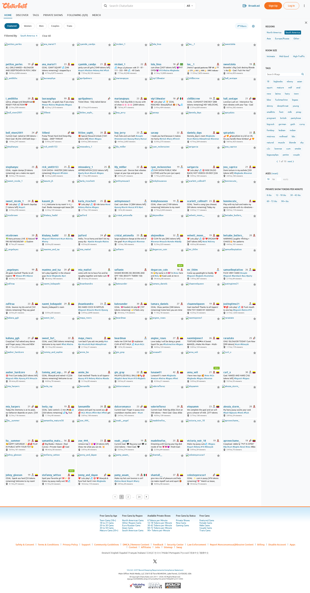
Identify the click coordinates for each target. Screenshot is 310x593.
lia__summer (13, 440)
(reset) (274, 173)
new (269, 93)
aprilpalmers (85, 98)
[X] (155, 562)
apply (285, 179)
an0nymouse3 (122, 201)
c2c (268, 148)
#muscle (163, 241)
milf (290, 87)
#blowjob (244, 344)
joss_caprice (230, 167)
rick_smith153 (50, 167)
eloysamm (193, 406)
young (296, 106)
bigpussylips (272, 155)
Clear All (46, 35)
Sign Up (273, 5)
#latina (166, 70)
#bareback (236, 276)
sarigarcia (192, 167)
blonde (292, 142)
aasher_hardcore (15, 372)
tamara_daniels (159, 303)
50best (46, 132)
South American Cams (132, 530)
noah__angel (121, 440)
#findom (64, 173)
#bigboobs (174, 70)
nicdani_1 (119, 64)
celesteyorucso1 (196, 475)
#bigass (68, 105)
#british (162, 139)
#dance (29, 276)
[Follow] (37, 45)
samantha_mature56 (53, 440)
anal (298, 87)
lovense (278, 148)
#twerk (93, 173)
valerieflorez (158, 406)
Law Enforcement (196, 544)
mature (280, 87)
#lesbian (89, 70)
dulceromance (122, 406)
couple (296, 155)
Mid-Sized (284, 56)
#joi (80, 344)
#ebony (96, 70)
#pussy (81, 378)
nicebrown (12, 235)
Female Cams (205, 523)
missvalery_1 (85, 167)
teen (296, 93)
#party (81, 173)
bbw (269, 100)
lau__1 (190, 64)
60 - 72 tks (272, 201)
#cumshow (209, 276)
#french (176, 139)
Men (41, 26)
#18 (161, 70)
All (188, 5)
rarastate (228, 338)
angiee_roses (158, 338)
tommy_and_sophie (53, 372)
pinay (298, 112)
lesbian (282, 130)
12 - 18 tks (281, 195)
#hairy (137, 139)
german (282, 124)
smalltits (271, 112)
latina (278, 93)
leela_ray (47, 406)
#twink (124, 207)
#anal (107, 204)
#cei (106, 341)
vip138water (158, 98)
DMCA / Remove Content (136, 544)
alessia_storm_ (231, 406)
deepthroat (282, 106)
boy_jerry (119, 132)
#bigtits (236, 447)
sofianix (118, 269)
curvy (302, 124)
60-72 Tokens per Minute (159, 528)
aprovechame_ (231, 440)
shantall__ (156, 475)
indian (293, 130)
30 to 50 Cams (107, 528)
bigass (295, 100)
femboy (270, 130)
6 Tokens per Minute (157, 520)
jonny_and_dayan (88, 475)
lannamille (84, 406)
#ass (244, 276)
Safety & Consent (25, 544)
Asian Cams (127, 528)
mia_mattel (84, 269)
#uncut (143, 139)
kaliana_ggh (12, 338)
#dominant (55, 239)
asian (299, 81)
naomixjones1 (195, 338)
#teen (91, 139)
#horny (45, 241)
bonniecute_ (230, 201)
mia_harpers (13, 406)
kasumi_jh (47, 201)
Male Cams (204, 525)
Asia (269, 38)
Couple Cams (205, 528)
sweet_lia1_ (49, 338)
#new (176, 273)
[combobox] (143, 6)
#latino (244, 310)
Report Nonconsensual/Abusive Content (231, 544)
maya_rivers (85, 338)
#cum (189, 139)
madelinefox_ (158, 440)
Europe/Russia (282, 38)
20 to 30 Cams (107, 525)
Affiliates (146, 547)
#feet (64, 344)
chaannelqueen (196, 303)
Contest (133, 547)
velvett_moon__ (196, 235)
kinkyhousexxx (159, 201)
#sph (93, 344)
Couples (55, 26)
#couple (139, 136)
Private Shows (183, 520)
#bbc (16, 378)
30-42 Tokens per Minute (159, 525)
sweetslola (229, 64)
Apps (292, 544)
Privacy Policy (70, 544)
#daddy (178, 241)
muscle (281, 142)
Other (296, 38)
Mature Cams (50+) (109, 530)
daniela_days (194, 132)
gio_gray (119, 372)
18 (268, 81)
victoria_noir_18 (196, 440)
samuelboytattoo (233, 269)
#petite (91, 241)
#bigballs (200, 276)
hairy (287, 93)
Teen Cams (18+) (108, 520)
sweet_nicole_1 (15, 201)
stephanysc (12, 167)
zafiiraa (10, 303)
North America (274, 32)
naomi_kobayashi (52, 303)
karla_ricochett (87, 201)
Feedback (158, 544)
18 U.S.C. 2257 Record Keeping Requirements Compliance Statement (155, 570)
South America (293, 32)
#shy (157, 276)
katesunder (121, 303)
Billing (261, 544)
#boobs (106, 378)
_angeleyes (12, 269)
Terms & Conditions (48, 544)
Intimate (271, 56)
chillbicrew (193, 98)
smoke (298, 148)
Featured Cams (206, 520)
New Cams (181, 523)
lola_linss (156, 64)
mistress (271, 136)
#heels (240, 413)
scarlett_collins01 (197, 201)
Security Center (175, 544)
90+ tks (284, 201)
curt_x (227, 372)
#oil (102, 70)
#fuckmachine (169, 344)
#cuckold (86, 344)
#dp (225, 447)
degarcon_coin (159, 269)
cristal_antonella (124, 235)
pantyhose (296, 118)
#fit (24, 276)
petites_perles (14, 64)
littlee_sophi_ (86, 132)
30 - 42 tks (295, 195)
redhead (283, 136)
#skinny (69, 239)
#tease (45, 105)
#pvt (141, 207)
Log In (291, 5)
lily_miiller (120, 167)
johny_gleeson (14, 475)
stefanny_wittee (51, 475)
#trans (89, 413)
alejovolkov (157, 235)
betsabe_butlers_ (233, 235)
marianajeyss (121, 98)
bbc (293, 136)
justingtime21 (231, 303)
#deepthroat (204, 139)
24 (139, 497)
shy (302, 142)
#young (130, 139)
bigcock (270, 124)
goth (292, 124)
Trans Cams (204, 530)
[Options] (253, 26)
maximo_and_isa (51, 269)
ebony (290, 81)
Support (86, 544)
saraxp (154, 132)
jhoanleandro (85, 303)
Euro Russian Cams (131, 525)
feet (281, 112)
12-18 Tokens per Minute (159, 523)
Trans (69, 26)
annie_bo (83, 372)
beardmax (120, 338)
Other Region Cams (131, 523)
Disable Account (277, 544)
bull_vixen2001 (14, 132)
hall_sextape (230, 98)
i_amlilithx (12, 98)
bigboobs (278, 81)
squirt (270, 87)
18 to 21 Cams (107, 523)
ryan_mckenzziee (161, 167)
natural (270, 142)
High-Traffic (299, 56)
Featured (12, 26)
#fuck (106, 70)
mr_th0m (192, 269)
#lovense (215, 139)
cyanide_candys (87, 64)
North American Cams (133, 520)
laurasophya (49, 98)
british (283, 118)
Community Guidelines (106, 544)
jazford (82, 235)
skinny (270, 106)
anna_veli (192, 372)
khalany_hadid (50, 235)
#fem (94, 413)
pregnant (271, 118)
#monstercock (120, 139)
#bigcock (56, 173)
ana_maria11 (49, 64)
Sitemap (168, 547)
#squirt (81, 70)
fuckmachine (281, 100)
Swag (179, 547)
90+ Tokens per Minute (158, 530)
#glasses (233, 413)
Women (28, 26)
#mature (154, 378)
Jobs (157, 547)
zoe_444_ (83, 440)
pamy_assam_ (122, 475)
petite (286, 155)
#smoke (170, 241)
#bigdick (118, 378)
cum (288, 148)
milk (290, 112)
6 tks (269, 195)
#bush (226, 413)
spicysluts (228, 132)
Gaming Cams (182, 525)
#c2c (142, 344)
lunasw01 (156, 372)
